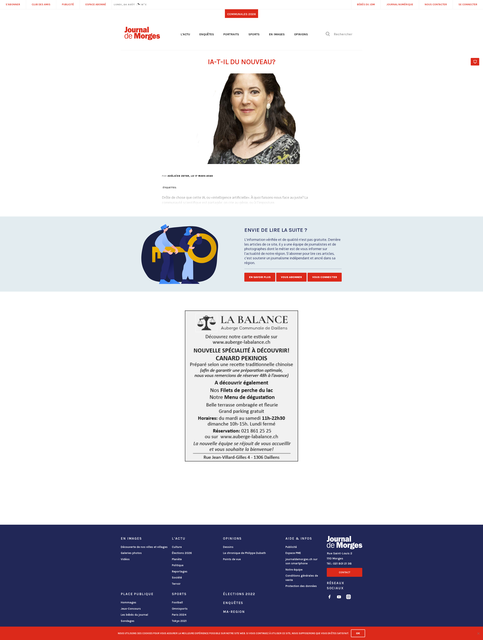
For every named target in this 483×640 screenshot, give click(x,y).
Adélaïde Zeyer (178, 176)
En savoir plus (260, 277)
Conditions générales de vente (301, 578)
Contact (344, 572)
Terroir (176, 583)
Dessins (228, 547)
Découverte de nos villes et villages (144, 547)
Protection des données (301, 586)
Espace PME (293, 553)
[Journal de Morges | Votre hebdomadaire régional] (142, 39)
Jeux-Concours (131, 608)
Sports (254, 34)
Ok (358, 633)
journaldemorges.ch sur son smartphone (301, 561)
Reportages (179, 571)
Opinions (301, 34)
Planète (177, 559)
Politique (177, 565)
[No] (478, 633)
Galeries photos (131, 553)
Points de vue (232, 559)
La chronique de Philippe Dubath (244, 553)
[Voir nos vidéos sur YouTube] (339, 597)
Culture (177, 547)
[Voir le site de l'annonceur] (241, 385)
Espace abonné (95, 4)
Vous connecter (324, 277)
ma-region (234, 612)
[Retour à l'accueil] (344, 543)
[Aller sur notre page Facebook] (329, 597)
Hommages (128, 602)
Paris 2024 (179, 614)
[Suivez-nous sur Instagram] (348, 597)
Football (177, 602)
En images (277, 34)
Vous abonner (291, 277)
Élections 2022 (239, 594)
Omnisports (180, 608)
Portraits (231, 34)
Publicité (291, 547)
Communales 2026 (241, 14)
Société (177, 577)
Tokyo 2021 (179, 621)
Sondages (127, 621)
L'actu (185, 34)
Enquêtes (206, 34)
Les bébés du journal (134, 614)
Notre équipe (293, 569)
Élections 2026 (182, 553)
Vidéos (125, 559)
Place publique (137, 594)
